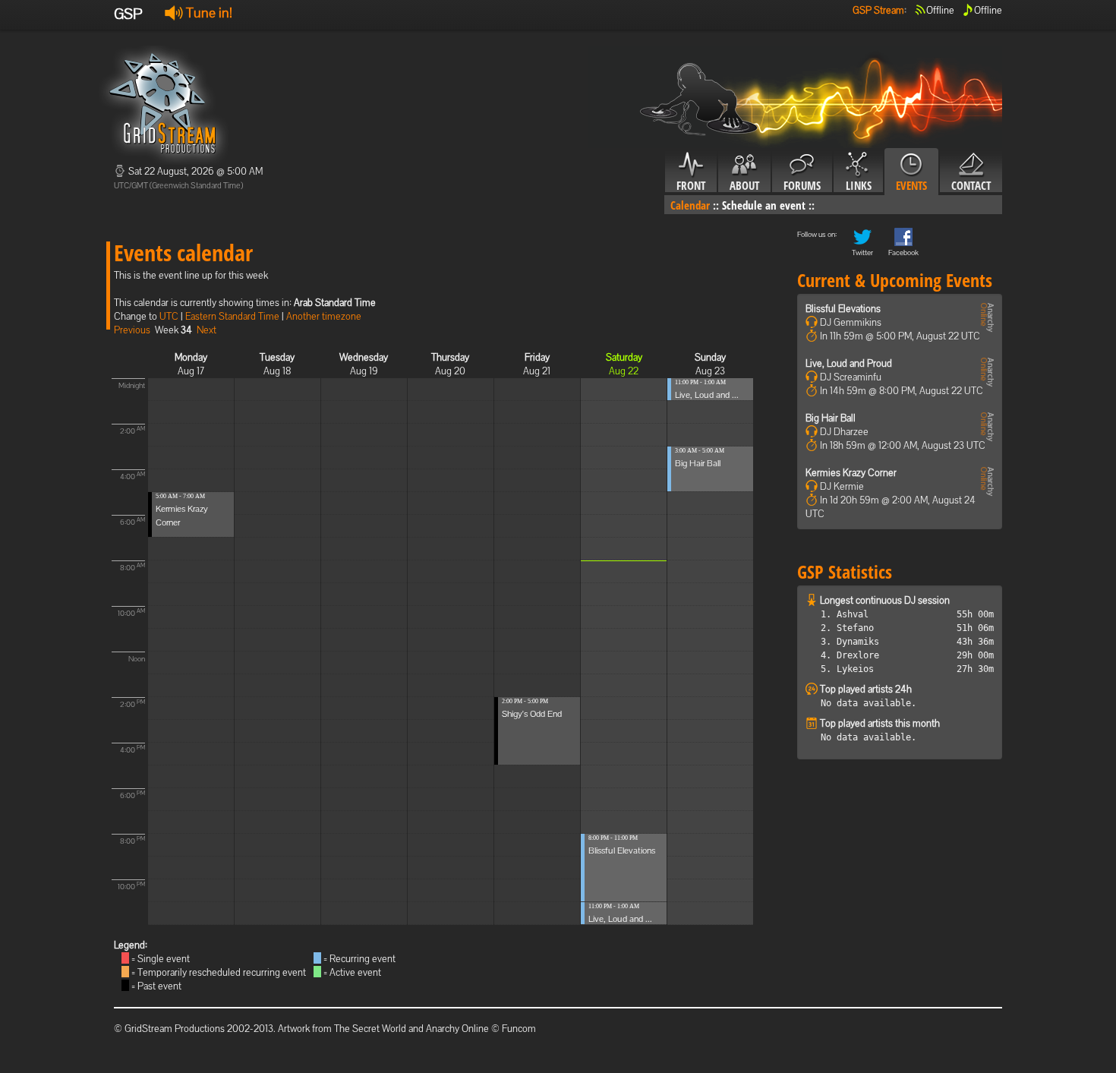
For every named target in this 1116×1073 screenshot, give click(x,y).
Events (911, 185)
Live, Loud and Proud (848, 363)
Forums (802, 185)
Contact (971, 185)
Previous (132, 329)
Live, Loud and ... (620, 919)
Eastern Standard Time (232, 316)
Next (206, 329)
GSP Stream (878, 10)
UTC (168, 316)
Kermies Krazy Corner (851, 472)
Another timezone (323, 316)
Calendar (690, 205)
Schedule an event (763, 205)
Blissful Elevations (621, 850)
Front (690, 185)
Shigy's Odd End (532, 714)
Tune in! (207, 12)
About (744, 185)
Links (859, 185)
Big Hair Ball (697, 463)
